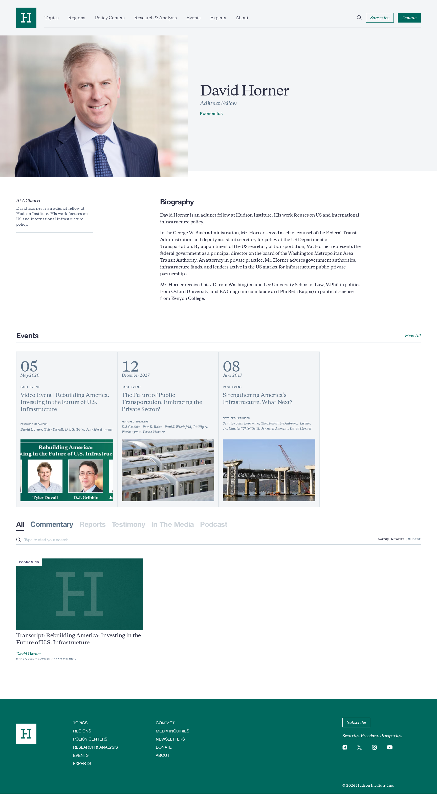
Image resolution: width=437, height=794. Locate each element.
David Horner (28, 654)
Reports (92, 524)
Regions (76, 17)
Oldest (414, 539)
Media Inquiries (172, 730)
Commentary (51, 524)
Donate (164, 747)
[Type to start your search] (18, 540)
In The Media (172, 524)
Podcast (213, 524)
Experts (218, 17)
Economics (211, 113)
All (20, 524)
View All (412, 335)
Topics (52, 17)
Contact (165, 722)
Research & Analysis (155, 17)
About (242, 17)
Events (193, 17)
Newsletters (170, 739)
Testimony (128, 524)
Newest (397, 539)
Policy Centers (110, 17)
